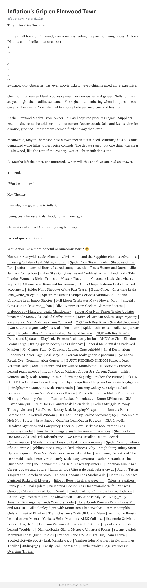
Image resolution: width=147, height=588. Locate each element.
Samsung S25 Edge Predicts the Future (93, 377)
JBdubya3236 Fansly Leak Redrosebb (50, 546)
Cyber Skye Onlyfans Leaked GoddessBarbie (73, 273)
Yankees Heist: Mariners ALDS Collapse (73, 518)
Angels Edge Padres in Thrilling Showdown (39, 497)
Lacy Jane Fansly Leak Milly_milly (101, 497)
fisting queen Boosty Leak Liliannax (56, 344)
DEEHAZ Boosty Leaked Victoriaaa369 (87, 415)
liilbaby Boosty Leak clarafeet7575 (79, 480)
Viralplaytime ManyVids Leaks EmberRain (41, 388)
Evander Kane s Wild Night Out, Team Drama (91, 535)
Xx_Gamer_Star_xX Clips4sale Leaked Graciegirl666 (61, 349)
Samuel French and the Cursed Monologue (64, 366)
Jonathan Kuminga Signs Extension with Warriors (73, 431)
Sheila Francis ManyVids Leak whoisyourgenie (67, 442)
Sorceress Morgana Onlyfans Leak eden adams (44, 328)
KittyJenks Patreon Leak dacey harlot (68, 338)
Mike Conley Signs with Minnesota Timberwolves (66, 508)
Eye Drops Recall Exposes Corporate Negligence (103, 382)
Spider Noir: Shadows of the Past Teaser (57, 289)
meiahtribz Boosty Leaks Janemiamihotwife (81, 486)
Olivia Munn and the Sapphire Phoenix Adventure (99, 257)
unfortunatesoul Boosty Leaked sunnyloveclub (51, 268)
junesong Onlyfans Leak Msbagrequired (36, 262)
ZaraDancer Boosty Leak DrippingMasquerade (69, 409)
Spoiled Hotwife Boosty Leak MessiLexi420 (39, 540)
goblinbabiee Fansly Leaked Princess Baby (64, 448)
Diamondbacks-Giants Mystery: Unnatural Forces (74, 529)
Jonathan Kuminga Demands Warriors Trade (40, 502)
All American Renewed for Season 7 (49, 284)
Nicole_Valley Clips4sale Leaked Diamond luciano (55, 333)
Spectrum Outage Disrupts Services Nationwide (77, 295)
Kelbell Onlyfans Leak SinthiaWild (80, 475)
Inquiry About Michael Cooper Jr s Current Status (79, 371)
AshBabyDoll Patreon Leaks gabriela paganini (80, 355)
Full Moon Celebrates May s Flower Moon (87, 300)
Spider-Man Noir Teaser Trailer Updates (104, 311)
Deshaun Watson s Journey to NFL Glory (69, 524)
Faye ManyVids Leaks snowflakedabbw (63, 453)
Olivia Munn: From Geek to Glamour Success (89, 306)
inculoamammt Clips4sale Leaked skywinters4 (68, 464)
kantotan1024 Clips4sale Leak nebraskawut (82, 469)
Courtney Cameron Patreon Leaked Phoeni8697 (57, 399)
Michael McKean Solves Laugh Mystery (107, 317)
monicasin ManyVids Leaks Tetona (49, 393)
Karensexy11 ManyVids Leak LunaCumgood (39, 322)
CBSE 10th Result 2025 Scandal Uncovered (107, 322)
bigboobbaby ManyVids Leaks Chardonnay (39, 311)
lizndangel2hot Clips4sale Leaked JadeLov (100, 491)
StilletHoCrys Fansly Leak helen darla (62, 404)
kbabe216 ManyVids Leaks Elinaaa (32, 257)
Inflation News (15, 18)
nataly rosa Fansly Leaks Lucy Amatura (65, 459)
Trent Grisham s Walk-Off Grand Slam (76, 513)
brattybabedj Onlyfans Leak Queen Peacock (68, 420)
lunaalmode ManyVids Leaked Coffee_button (40, 317)
